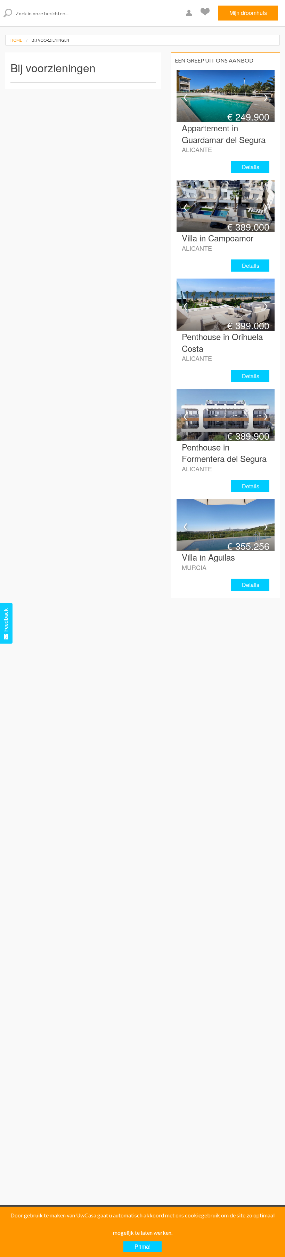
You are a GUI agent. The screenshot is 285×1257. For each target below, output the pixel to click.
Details (250, 167)
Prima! (142, 1246)
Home (16, 40)
